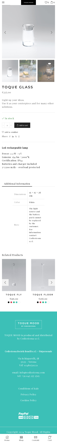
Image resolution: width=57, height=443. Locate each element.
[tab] (17, 184)
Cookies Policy (28, 400)
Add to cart (23, 125)
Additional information (17, 183)
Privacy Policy (28, 394)
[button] (5, 32)
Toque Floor (43, 294)
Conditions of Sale (28, 388)
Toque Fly (14, 294)
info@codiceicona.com (32, 372)
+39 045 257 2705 (31, 376)
